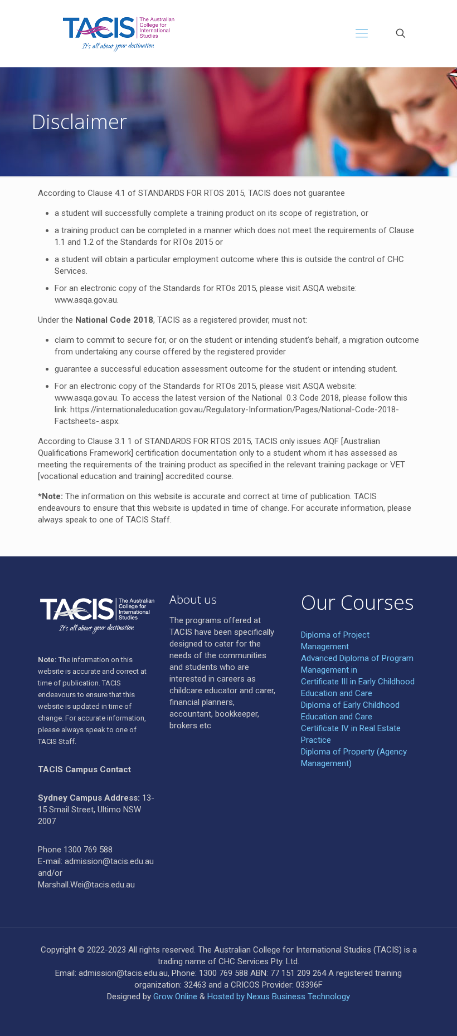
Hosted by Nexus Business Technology (278, 996)
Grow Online (175, 996)
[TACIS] (113, 33)
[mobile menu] (361, 33)
